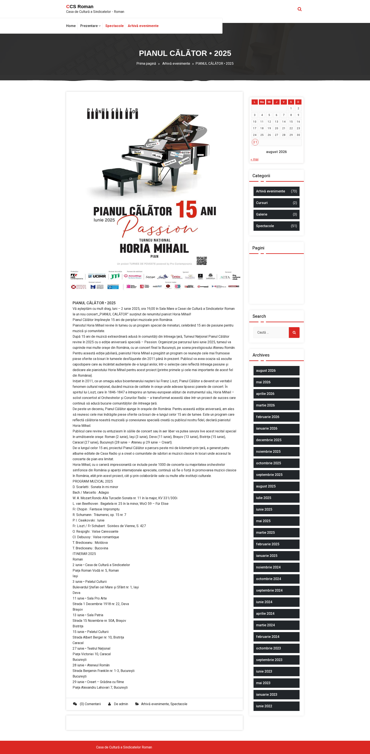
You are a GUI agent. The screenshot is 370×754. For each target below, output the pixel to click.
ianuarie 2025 (266, 556)
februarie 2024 (267, 637)
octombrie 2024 (268, 579)
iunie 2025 (264, 509)
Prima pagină (146, 63)
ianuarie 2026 (266, 428)
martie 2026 (265, 405)
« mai (254, 159)
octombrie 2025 (268, 463)
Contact (263, 270)
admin (123, 704)
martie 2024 (265, 625)
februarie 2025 (267, 544)
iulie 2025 (263, 498)
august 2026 (266, 371)
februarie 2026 (267, 417)
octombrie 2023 (268, 648)
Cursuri (262, 203)
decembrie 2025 (268, 440)
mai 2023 (263, 683)
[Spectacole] (114, 25)
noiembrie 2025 (268, 452)
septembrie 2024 (269, 590)
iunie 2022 (264, 706)
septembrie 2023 (269, 660)
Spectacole (178, 704)
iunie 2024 (264, 602)
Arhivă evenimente (176, 63)
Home (262, 278)
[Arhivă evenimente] (144, 25)
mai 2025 (263, 521)
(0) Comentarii (90, 704)
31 (255, 142)
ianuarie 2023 (266, 695)
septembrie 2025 (269, 475)
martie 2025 (265, 533)
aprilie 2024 (265, 614)
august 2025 (266, 486)
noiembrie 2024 (268, 567)
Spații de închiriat (270, 299)
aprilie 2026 (265, 394)
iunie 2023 (264, 671)
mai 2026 (263, 382)
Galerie (261, 214)
